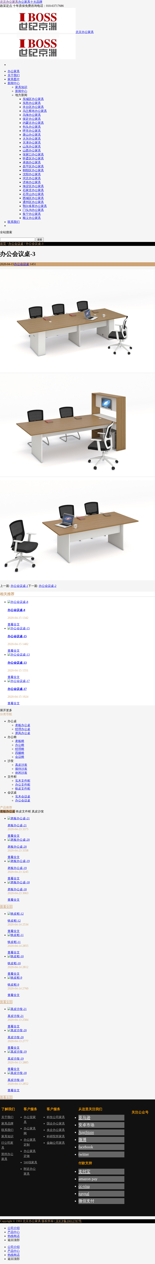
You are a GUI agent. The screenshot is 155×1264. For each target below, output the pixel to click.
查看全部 (6, 906)
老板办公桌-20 (17, 846)
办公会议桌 (15, 243)
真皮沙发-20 (16, 1037)
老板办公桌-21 (17, 825)
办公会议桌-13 (17, 662)
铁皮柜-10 (14, 963)
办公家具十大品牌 (30, 1)
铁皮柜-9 (13, 984)
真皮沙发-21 (16, 1016)
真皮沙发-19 (16, 1058)
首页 (3, 243)
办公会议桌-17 (17, 689)
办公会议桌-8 (16, 610)
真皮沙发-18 (16, 1080)
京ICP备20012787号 (68, 1221)
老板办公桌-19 (17, 868)
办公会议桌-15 (17, 636)
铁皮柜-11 (14, 942)
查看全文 (14, 624)
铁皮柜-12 (14, 920)
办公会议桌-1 (19, 585)
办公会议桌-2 (47, 585)
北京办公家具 (9, 1)
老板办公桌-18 (17, 889)
